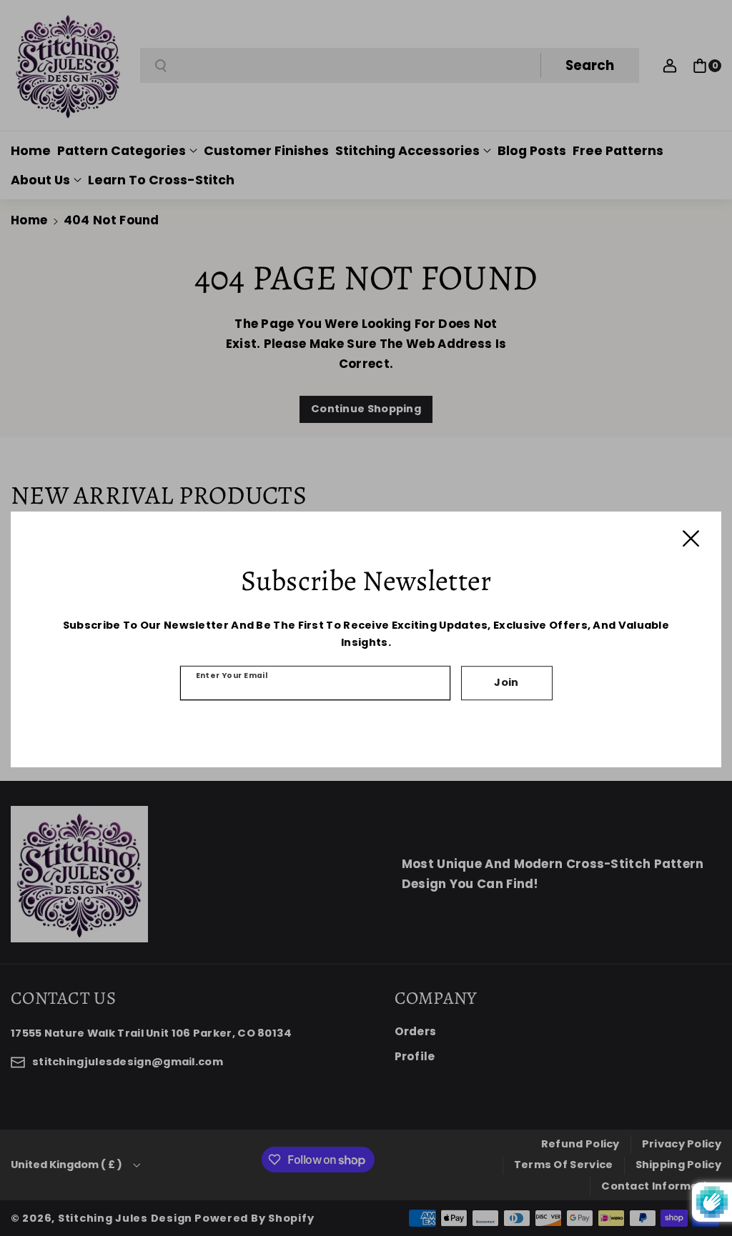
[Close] (690, 538)
